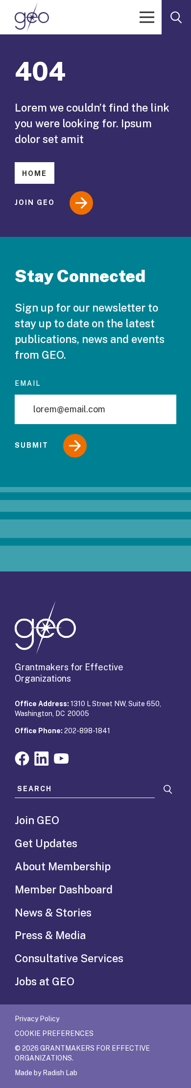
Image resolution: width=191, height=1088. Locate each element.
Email (28, 383)
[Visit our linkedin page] (41, 757)
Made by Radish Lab (46, 1073)
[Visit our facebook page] (22, 757)
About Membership (63, 866)
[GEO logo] (32, 17)
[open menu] (147, 17)
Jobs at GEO (44, 981)
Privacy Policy (37, 1019)
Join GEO (35, 202)
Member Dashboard (64, 889)
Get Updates (46, 843)
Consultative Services (69, 958)
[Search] (168, 789)
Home (34, 173)
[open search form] (176, 17)
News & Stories (53, 912)
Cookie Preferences (54, 1033)
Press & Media (50, 935)
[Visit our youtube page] (61, 757)
